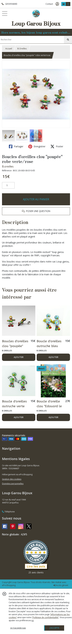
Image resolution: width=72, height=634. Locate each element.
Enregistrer (39, 146)
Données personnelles (12, 483)
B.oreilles (8, 166)
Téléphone (9, 511)
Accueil (8, 48)
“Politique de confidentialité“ (45, 617)
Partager (18, 146)
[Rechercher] (68, 39)
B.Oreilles (22, 48)
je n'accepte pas (18, 628)
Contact (49, 3)
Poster (59, 146)
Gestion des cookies (11, 479)
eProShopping (9, 585)
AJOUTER (18, 357)
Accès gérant (61, 585)
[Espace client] (57, 4)
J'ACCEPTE (54, 628)
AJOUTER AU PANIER (36, 199)
